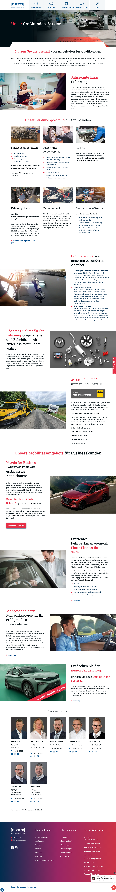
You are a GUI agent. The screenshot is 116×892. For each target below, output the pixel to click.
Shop (97, 7)
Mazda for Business (16, 526)
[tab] (114, 362)
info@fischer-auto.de (19, 840)
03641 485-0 (17, 838)
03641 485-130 (96, 749)
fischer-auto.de (16, 810)
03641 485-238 (57, 749)
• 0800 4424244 (79, 439)
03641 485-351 (18, 751)
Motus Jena (12, 655)
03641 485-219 (18, 798)
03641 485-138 (76, 749)
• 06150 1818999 (78, 443)
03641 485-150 (38, 753)
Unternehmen (28, 810)
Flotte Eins (76, 600)
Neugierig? (76, 701)
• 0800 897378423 (82, 432)
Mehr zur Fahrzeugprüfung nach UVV (23, 242)
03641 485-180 (38, 798)
